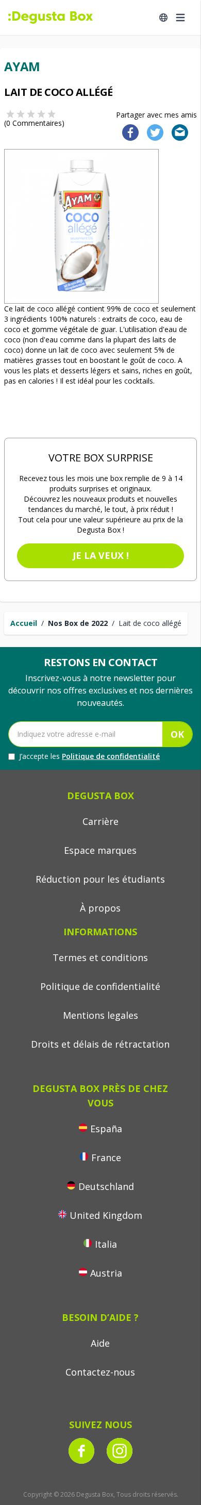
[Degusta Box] (50, 17)
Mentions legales (100, 1015)
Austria (106, 1273)
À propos (100, 908)
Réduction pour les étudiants (100, 879)
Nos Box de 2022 (78, 623)
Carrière (100, 821)
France (106, 1157)
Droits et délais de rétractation (100, 1044)
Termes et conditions (100, 957)
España (106, 1128)
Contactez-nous (100, 1372)
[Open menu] (180, 17)
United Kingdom (106, 1215)
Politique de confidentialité (111, 756)
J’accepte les (89, 756)
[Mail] (176, 132)
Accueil (23, 623)
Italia (106, 1244)
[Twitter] (153, 132)
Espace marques (100, 850)
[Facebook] (127, 132)
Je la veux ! (101, 555)
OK (177, 734)
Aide (100, 1343)
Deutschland (106, 1186)
